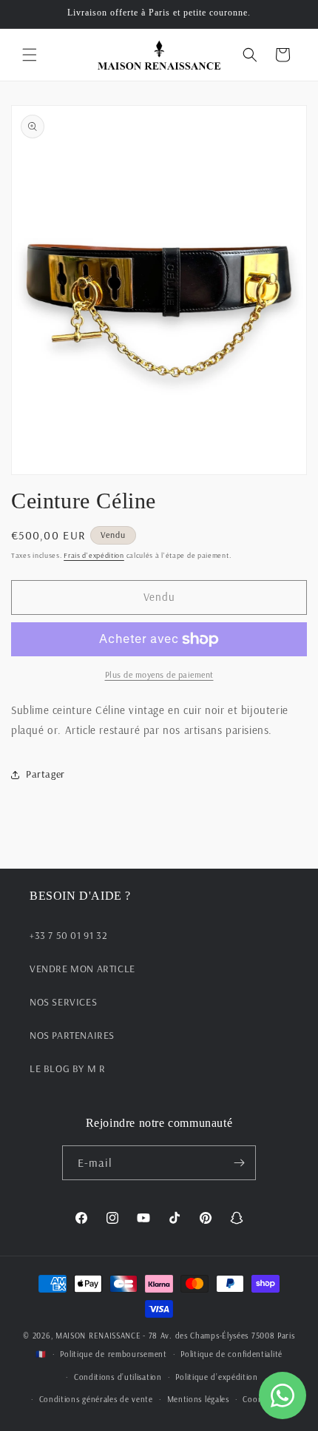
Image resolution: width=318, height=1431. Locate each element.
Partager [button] (45, 774)
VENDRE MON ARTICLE (82, 968)
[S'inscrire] (239, 1162)
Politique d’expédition (216, 1377)
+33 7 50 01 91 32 (68, 935)
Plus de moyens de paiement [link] (159, 674)
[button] (29, 54)
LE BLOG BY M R (67, 1068)
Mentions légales (198, 1399)
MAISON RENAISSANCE (98, 1335)
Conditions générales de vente (96, 1399)
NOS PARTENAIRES (72, 1035)
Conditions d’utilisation (118, 1377)
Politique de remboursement (113, 1354)
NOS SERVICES (63, 1002)
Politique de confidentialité (231, 1354)
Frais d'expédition (94, 555)
